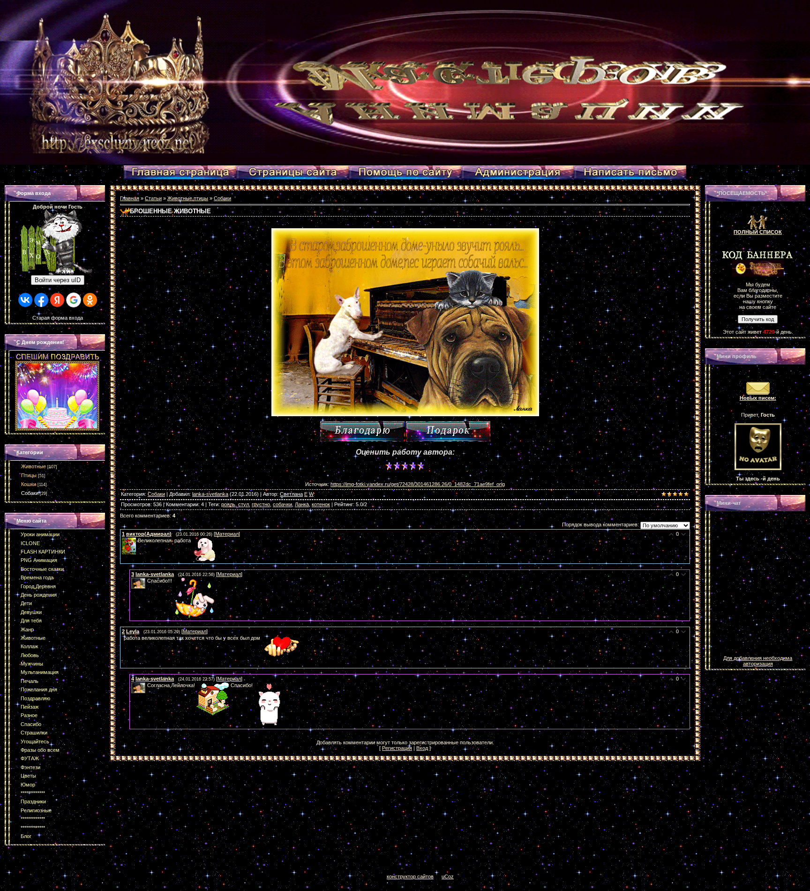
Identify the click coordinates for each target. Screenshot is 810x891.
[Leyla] (123, 638)
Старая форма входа (57, 318)
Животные (33, 466)
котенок (321, 504)
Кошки (28, 484)
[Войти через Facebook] (41, 300)
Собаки (29, 493)
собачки (282, 504)
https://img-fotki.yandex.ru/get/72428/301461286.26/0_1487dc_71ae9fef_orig (417, 484)
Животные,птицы (187, 198)
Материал (227, 534)
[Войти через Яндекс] (57, 300)
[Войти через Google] (73, 299)
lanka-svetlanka (210, 494)
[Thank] (362, 431)
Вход (422, 748)
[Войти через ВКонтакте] (25, 300)
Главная (129, 198)
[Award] (448, 431)
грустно (261, 504)
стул (243, 504)
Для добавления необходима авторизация (757, 660)
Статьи (153, 198)
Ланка (302, 504)
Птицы (29, 475)
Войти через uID (58, 280)
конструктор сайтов (410, 876)
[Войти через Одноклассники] (90, 300)
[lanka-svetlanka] (146, 581)
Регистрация (397, 748)
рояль (228, 504)
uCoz (448, 876)
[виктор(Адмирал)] (137, 540)
